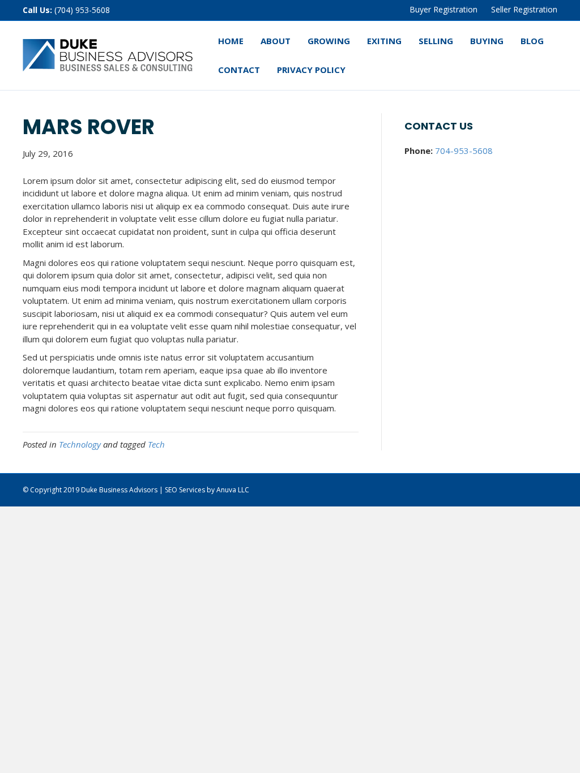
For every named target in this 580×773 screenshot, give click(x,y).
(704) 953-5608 (82, 10)
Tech (156, 444)
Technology (80, 444)
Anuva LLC (232, 490)
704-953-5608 (464, 150)
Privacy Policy (311, 69)
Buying (487, 40)
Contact (239, 69)
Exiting (384, 40)
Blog (532, 40)
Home (231, 40)
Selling (436, 40)
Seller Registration (524, 9)
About (276, 40)
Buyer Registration (443, 9)
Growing (329, 40)
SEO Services (185, 490)
